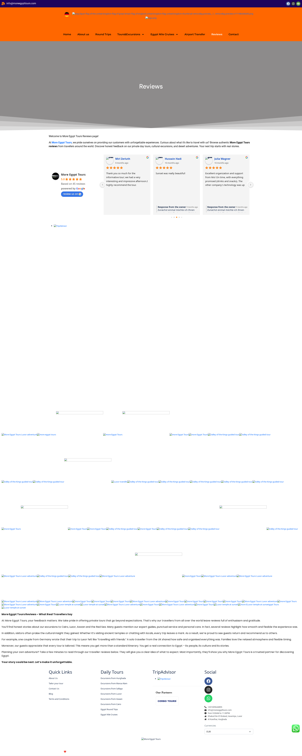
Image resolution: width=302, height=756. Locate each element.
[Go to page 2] (174, 217)
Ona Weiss (121, 159)
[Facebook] (288, 4)
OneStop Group (77, 751)
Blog (51, 693)
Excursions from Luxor (111, 693)
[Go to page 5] (181, 217)
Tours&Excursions (128, 34)
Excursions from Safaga (112, 688)
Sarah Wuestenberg (177, 159)
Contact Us (54, 688)
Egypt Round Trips (109, 709)
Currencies (210, 725)
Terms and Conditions (59, 699)
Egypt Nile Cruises (162, 34)
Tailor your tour (56, 683)
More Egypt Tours (62, 142)
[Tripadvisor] (298, 4)
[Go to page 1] (171, 217)
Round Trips (103, 34)
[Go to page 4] (179, 217)
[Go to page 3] (176, 217)
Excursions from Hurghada (113, 678)
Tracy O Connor (224, 159)
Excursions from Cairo (111, 704)
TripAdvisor (164, 672)
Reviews (216, 34)
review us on (70, 194)
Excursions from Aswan (111, 699)
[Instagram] (293, 4)
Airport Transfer (195, 34)
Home (67, 34)
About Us (53, 678)
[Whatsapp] (208, 698)
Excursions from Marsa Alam (114, 683)
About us (83, 34)
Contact (234, 34)
